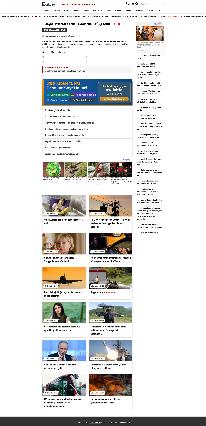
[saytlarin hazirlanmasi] (87, 93)
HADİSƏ (86, 10)
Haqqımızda (76, 4)
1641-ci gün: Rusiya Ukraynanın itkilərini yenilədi (149, 225)
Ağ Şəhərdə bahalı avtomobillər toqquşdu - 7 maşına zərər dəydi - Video (42, 16)
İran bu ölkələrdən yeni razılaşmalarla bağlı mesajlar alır (149, 126)
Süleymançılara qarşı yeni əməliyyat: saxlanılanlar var (149, 173)
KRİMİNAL (129, 10)
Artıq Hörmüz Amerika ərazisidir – (143, 16)
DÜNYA (66, 10)
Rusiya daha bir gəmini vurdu (57, 148)
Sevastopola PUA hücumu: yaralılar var (62, 154)
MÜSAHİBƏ (139, 10)
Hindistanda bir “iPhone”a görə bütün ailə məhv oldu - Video (148, 192)
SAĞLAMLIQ (151, 10)
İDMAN (109, 10)
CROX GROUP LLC (95, 423)
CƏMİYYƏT (76, 10)
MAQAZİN (118, 10)
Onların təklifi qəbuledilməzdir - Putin (147, 144)
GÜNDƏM (47, 10)
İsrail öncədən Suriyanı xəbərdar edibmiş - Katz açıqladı (149, 162)
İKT (160, 10)
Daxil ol (94, 4)
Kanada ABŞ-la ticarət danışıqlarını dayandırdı (65, 135)
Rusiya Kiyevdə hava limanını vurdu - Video (148, 182)
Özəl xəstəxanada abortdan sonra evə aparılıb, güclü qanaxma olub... (97, 16)
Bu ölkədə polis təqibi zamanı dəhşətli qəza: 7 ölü (66, 129)
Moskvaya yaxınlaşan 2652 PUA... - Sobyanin (148, 152)
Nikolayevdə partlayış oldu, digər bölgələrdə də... (148, 136)
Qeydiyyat (87, 4)
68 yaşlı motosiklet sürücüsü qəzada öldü (63, 141)
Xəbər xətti (66, 4)
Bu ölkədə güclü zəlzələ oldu (57, 110)
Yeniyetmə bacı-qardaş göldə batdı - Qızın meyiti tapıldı (69, 123)
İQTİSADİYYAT (97, 10)
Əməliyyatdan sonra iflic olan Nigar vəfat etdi (65, 71)
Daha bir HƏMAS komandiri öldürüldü (61, 116)
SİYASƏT (57, 10)
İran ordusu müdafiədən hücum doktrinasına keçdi (149, 201)
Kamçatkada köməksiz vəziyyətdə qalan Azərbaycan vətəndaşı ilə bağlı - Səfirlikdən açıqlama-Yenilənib (149, 213)
